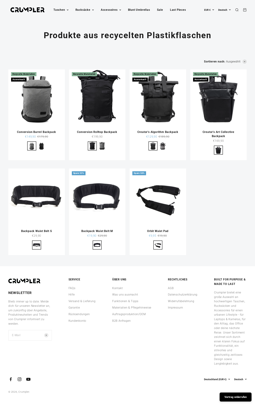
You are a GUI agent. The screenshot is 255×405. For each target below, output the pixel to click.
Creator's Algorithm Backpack (157, 132)
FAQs (72, 288)
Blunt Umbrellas (139, 9)
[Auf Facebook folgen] (10, 379)
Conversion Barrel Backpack (36, 132)
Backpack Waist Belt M (97, 231)
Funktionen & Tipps (125, 301)
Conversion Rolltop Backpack (97, 132)
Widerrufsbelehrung (181, 301)
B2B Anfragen (121, 320)
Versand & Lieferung (82, 301)
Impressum (175, 307)
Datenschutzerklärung (182, 294)
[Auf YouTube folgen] (28, 379)
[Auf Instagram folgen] (19, 379)
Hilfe (72, 294)
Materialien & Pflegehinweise (131, 307)
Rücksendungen (79, 314)
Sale (160, 9)
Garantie (74, 307)
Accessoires (109, 9)
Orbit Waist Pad (157, 231)
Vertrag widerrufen (235, 397)
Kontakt (117, 288)
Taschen (59, 9)
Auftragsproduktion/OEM (129, 314)
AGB (171, 288)
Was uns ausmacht (125, 294)
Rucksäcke (82, 9)
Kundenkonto (77, 320)
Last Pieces (178, 9)
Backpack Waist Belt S (36, 231)
